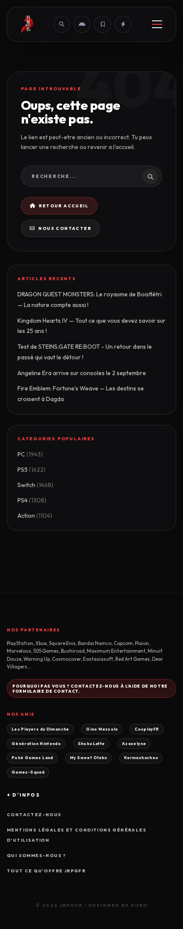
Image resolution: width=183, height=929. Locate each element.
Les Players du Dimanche (40, 728)
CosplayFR (146, 728)
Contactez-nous (34, 814)
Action (34, 515)
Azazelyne (134, 743)
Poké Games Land (32, 757)
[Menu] (157, 24)
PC (30, 454)
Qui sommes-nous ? (36, 855)
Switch (35, 485)
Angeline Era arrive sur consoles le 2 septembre (81, 373)
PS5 (31, 469)
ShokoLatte (91, 743)
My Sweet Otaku (88, 757)
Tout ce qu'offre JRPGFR (46, 871)
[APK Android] (82, 24)
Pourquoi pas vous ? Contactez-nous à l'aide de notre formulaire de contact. (90, 688)
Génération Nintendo (36, 743)
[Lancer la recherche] (150, 176)
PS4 (31, 500)
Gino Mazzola (102, 728)
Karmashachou (141, 757)
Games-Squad (27, 771)
